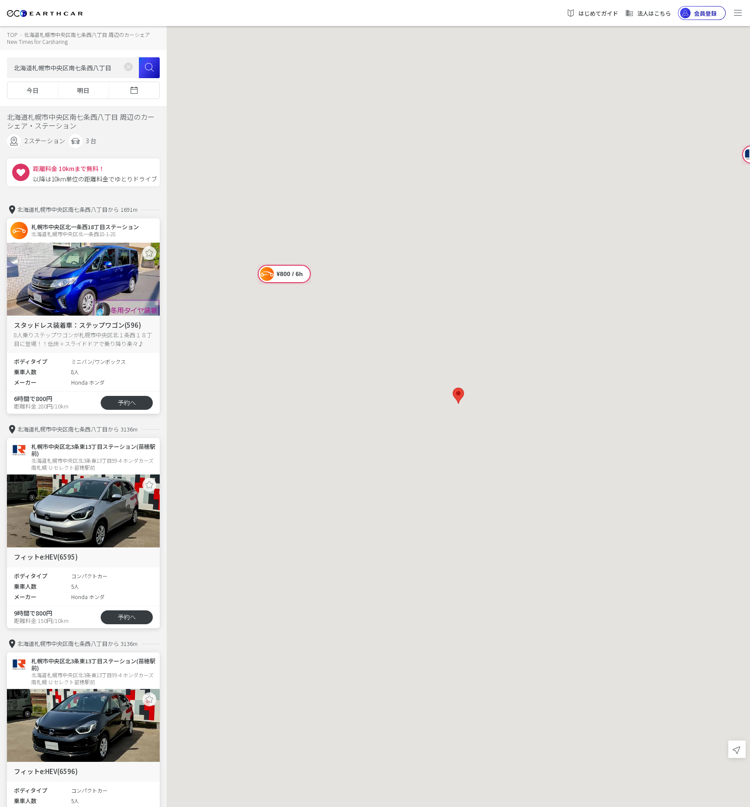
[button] (458, 396)
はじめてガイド (598, 13)
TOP (12, 34)
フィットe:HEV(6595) (46, 556)
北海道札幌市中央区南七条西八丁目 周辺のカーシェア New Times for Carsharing (78, 38)
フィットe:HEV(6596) (46, 771)
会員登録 (705, 13)
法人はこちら (654, 13)
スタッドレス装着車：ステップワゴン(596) (77, 324)
